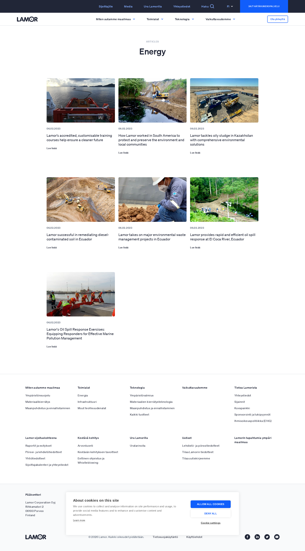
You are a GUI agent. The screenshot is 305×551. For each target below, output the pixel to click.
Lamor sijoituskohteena (41, 438)
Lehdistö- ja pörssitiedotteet (201, 445)
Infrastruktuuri (87, 401)
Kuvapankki (242, 408)
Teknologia (137, 387)
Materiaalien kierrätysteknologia (151, 401)
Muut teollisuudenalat (92, 408)
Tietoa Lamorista (245, 387)
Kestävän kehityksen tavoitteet (98, 452)
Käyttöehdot (194, 537)
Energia (83, 395)
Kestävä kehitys (88, 438)
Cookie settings (210, 523)
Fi (228, 6)
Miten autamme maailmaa (42, 387)
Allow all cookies (210, 504)
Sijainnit (239, 401)
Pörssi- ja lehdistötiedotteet (43, 452)
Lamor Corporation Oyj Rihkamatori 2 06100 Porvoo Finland (40, 509)
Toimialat (84, 387)
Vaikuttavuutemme (194, 387)
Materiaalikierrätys (37, 401)
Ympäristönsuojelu (37, 395)
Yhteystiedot (181, 6)
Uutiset (187, 438)
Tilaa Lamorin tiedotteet (198, 452)
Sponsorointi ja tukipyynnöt (252, 414)
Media (128, 6)
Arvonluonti (85, 445)
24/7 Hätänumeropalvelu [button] (264, 6)
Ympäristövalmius (142, 395)
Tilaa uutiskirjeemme (196, 458)
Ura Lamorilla (153, 6)
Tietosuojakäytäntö (165, 537)
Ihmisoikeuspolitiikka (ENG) (253, 421)
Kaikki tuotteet (139, 414)
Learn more (79, 520)
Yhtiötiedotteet (35, 458)
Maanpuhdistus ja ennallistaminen (47, 408)
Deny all (210, 513)
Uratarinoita (137, 445)
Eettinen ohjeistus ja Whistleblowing (91, 460)
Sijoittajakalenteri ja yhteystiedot (46, 464)
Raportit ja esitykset (38, 445)
